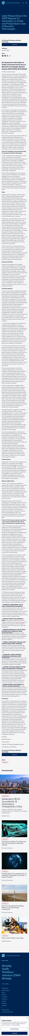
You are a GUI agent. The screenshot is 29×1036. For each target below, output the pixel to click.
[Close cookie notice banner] (27, 1018)
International (5, 796)
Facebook (4, 1003)
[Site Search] (23, 3)
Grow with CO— (6, 1009)
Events (3, 992)
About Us (4, 994)
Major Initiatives (6, 990)
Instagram (4, 1005)
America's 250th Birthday (11, 977)
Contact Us (4, 999)
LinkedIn (4, 1001)
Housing (6, 965)
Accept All (14, 1033)
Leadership (4, 997)
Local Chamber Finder (7, 1012)
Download (14, 44)
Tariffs (5, 968)
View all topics (5, 983)
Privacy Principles (19, 622)
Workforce (8, 972)
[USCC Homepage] (14, 955)
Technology (5, 762)
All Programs (5, 988)
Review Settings (14, 1029)
